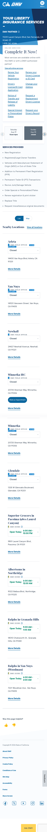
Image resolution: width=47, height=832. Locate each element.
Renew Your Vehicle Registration (13, 75)
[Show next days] (44, 134)
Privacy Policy (8, 758)
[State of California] (6, 4)
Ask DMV (28, 828)
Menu (42, 6)
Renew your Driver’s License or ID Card (33, 75)
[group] (14, 133)
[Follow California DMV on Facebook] (5, 804)
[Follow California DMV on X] (14, 804)
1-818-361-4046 (10, 43)
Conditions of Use (9, 770)
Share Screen (8, 796)
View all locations (34, 227)
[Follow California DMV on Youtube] (23, 804)
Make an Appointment (17, 400)
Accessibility (7, 783)
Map (28, 218)
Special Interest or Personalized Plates (15, 113)
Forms (5, 790)
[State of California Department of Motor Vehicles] (16, 4)
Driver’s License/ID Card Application (15, 87)
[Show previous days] (2, 134)
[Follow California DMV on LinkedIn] (41, 804)
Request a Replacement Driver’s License (33, 98)
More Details (14, 269)
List (19, 218)
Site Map (6, 777)
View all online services (14, 68)
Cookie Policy (8, 764)
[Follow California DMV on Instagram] (32, 804)
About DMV (7, 751)
